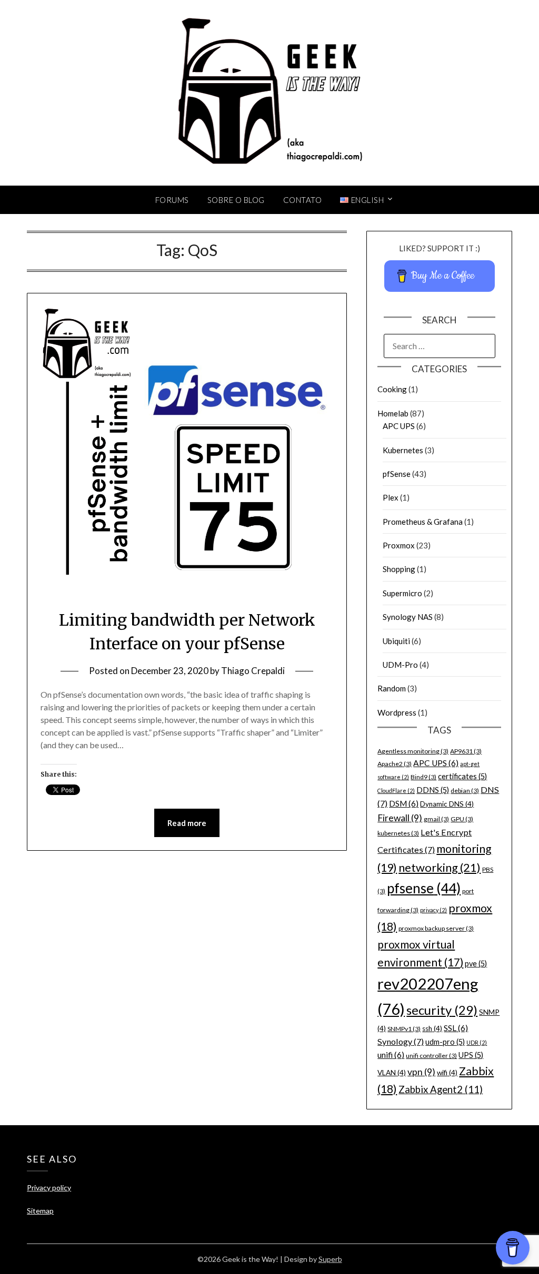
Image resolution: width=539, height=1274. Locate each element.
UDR (476, 1042)
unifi (390, 1054)
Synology (400, 1041)
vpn (421, 1071)
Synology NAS (408, 616)
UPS (470, 1055)
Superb (330, 1259)
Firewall (399, 817)
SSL (456, 1028)
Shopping (399, 569)
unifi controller (431, 1055)
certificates (462, 776)
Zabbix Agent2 (440, 1089)
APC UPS (399, 426)
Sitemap (40, 1210)
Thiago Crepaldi (253, 670)
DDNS (432, 790)
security (441, 1009)
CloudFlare (396, 790)
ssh (432, 1028)
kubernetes (398, 833)
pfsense (424, 888)
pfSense (397, 473)
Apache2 (394, 764)
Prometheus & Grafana (423, 521)
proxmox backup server (436, 928)
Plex (390, 497)
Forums (172, 200)
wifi (447, 1072)
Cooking (392, 389)
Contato (302, 200)
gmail (436, 819)
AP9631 (466, 751)
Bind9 (423, 777)
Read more (186, 823)
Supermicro (402, 593)
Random (391, 688)
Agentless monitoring (412, 751)
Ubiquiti (396, 641)
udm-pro (445, 1041)
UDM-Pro (400, 664)
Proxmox (399, 545)
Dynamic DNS (447, 804)
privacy (433, 909)
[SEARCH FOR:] (439, 346)
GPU (462, 819)
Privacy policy (49, 1187)
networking (439, 867)
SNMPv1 (404, 1029)
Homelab (392, 413)
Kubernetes (403, 450)
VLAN (391, 1072)
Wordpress (396, 712)
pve (476, 963)
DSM (403, 803)
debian (465, 790)
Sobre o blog (236, 200)
